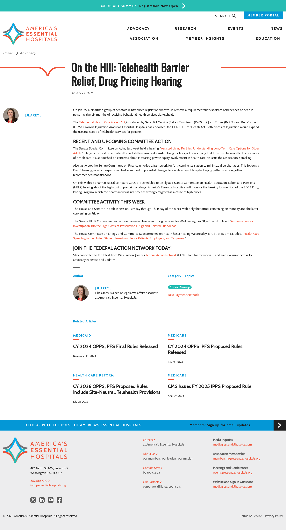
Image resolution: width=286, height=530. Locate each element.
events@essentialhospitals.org (232, 472)
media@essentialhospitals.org (232, 444)
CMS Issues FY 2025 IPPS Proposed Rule (210, 386)
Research (186, 29)
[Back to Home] (30, 34)
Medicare (177, 335)
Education (268, 38)
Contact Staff (152, 467)
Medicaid (82, 335)
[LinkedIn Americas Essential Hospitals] (42, 500)
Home (8, 53)
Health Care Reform (93, 375)
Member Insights (205, 38)
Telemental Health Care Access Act (102, 122)
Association (144, 38)
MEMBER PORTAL (263, 15)
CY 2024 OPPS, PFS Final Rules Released (115, 346)
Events (236, 29)
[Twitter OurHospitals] (33, 500)
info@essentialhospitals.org (48, 485)
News (277, 29)
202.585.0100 (40, 480)
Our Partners (151, 481)
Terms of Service (251, 516)
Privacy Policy (274, 516)
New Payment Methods (183, 294)
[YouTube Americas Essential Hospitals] (51, 500)
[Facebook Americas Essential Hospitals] (59, 500)
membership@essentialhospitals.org (236, 458)
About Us (149, 453)
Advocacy (138, 29)
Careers (148, 439)
